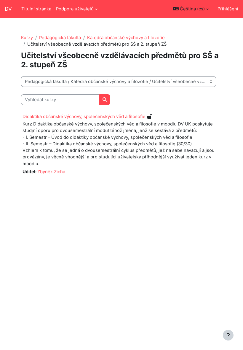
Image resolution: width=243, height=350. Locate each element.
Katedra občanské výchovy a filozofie (126, 37)
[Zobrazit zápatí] (228, 335)
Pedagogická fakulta (60, 37)
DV (8, 9)
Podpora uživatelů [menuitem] (75, 9)
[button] (190, 9)
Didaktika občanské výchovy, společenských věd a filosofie (84, 116)
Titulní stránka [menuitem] (36, 9)
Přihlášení (228, 9)
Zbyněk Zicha (51, 171)
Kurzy (27, 37)
